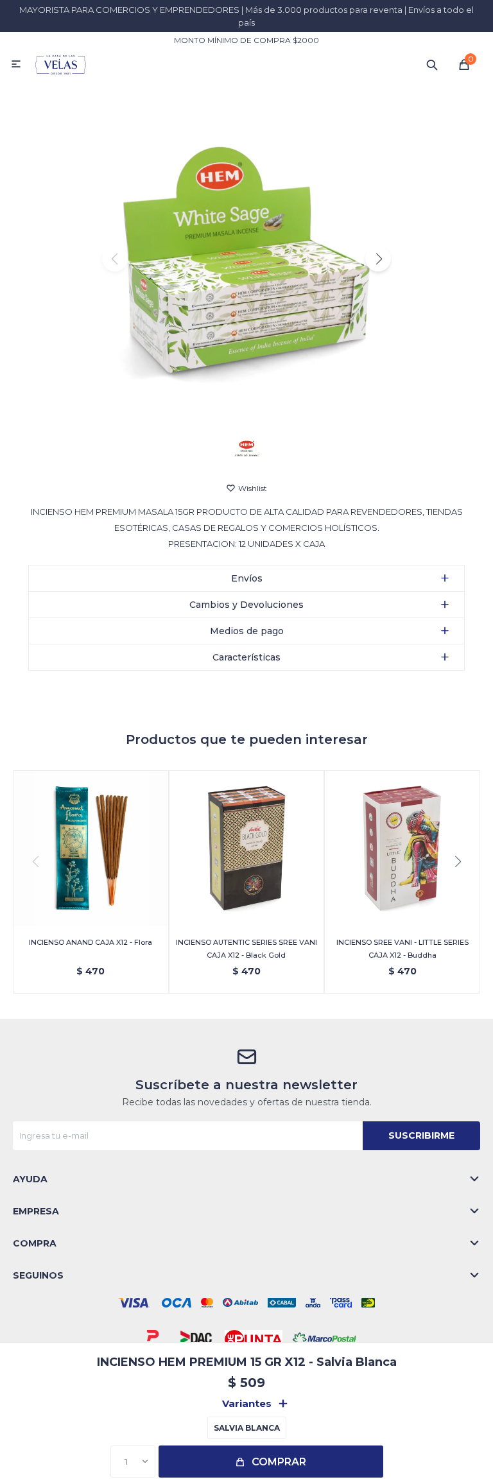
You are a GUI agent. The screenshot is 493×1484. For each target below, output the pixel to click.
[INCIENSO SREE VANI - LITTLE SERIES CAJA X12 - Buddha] (402, 848)
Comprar (279, 1462)
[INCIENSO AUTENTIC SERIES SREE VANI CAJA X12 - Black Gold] (247, 848)
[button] (432, 64)
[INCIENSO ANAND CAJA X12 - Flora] (91, 848)
